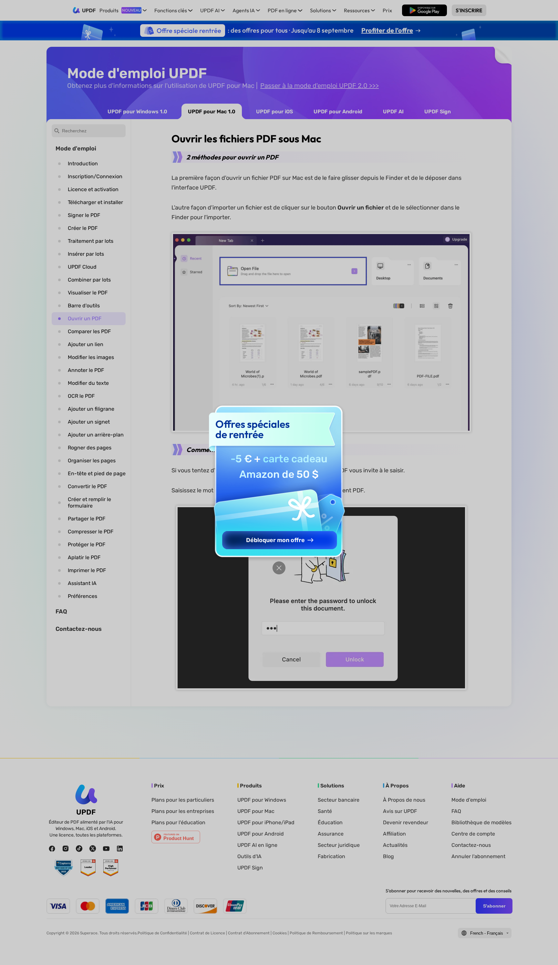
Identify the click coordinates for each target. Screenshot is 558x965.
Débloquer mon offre (275, 540)
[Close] (279, 567)
